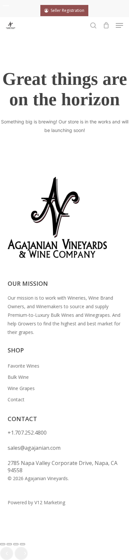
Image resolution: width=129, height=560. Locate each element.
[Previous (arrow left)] (6, 553)
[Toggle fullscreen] (9, 544)
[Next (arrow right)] (21, 553)
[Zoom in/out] (2, 544)
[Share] (16, 544)
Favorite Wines (23, 366)
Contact (16, 399)
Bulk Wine (18, 377)
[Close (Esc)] (22, 544)
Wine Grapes (21, 388)
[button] (119, 25)
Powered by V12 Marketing (36, 502)
